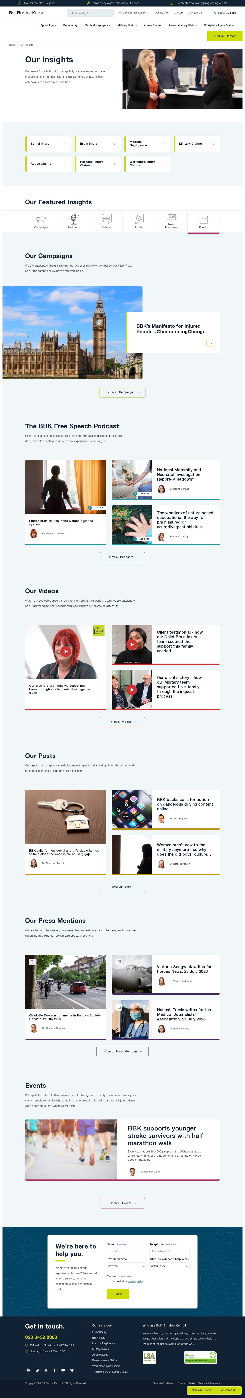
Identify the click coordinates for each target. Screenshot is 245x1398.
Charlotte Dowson (55, 1028)
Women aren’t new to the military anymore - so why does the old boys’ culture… (184, 849)
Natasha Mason (181, 864)
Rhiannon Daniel (55, 863)
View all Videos (121, 722)
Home (12, 45)
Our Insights (27, 45)
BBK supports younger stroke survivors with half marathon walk (165, 1136)
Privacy (181, 1383)
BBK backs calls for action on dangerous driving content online (185, 804)
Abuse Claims (152, 25)
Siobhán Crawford (55, 534)
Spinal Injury (48, 25)
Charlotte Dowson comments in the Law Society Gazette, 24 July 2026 (65, 1017)
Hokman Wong (152, 1172)
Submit (118, 1294)
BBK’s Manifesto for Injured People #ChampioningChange (171, 329)
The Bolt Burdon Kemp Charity (110, 1372)
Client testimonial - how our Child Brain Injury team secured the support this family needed (180, 642)
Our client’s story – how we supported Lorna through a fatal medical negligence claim (59, 689)
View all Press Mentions (121, 1052)
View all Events (121, 1203)
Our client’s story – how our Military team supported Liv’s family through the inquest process (179, 687)
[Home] (26, 13)
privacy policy (135, 1281)
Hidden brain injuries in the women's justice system (61, 523)
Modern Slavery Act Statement (204, 1383)
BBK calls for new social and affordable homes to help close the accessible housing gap (64, 852)
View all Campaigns (121, 392)
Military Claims (127, 25)
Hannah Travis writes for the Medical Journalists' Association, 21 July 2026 (184, 1014)
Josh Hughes (180, 819)
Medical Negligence (97, 25)
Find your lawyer (225, 36)
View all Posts (121, 887)
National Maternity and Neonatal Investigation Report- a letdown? (179, 474)
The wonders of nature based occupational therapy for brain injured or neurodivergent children (185, 520)
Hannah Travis (181, 489)
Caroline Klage (181, 537)
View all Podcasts (121, 557)
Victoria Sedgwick (182, 981)
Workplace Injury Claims (219, 25)
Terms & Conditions (163, 1383)
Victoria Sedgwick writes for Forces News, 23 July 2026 (184, 969)
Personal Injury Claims (183, 25)
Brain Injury (70, 25)
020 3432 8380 (227, 13)
